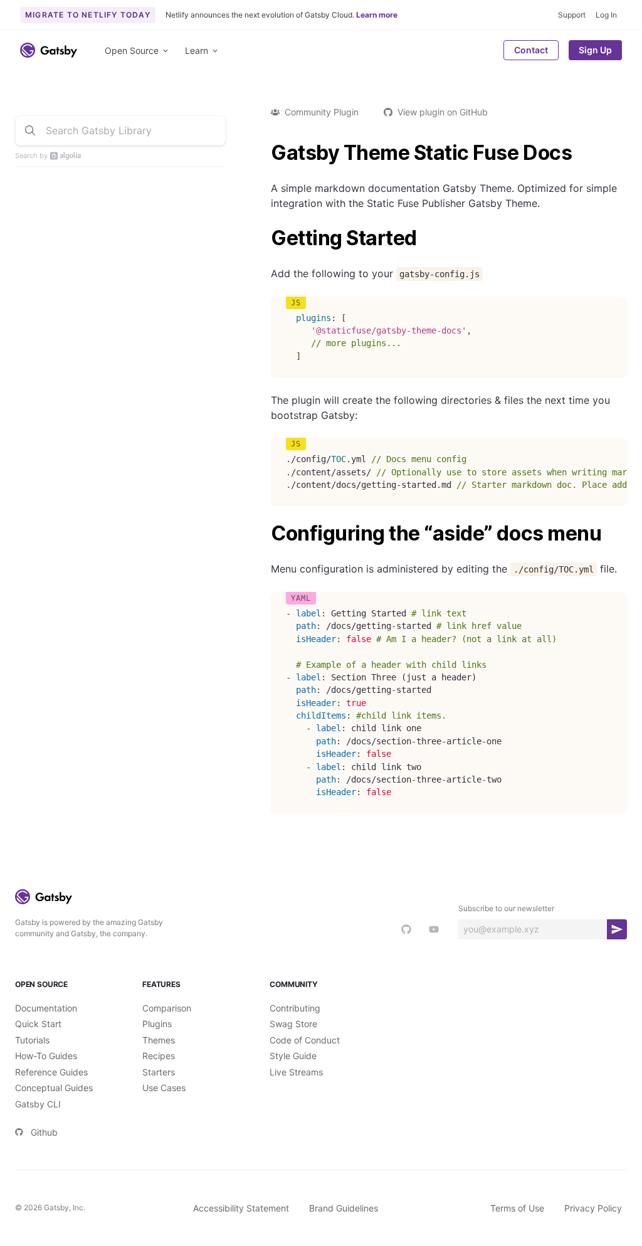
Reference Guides (51, 1072)
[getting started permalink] (264, 238)
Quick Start (38, 1023)
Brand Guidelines (343, 1208)
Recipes (158, 1055)
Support (572, 14)
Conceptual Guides (54, 1087)
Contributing (295, 1008)
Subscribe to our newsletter (506, 908)
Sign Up (595, 50)
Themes (158, 1040)
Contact (531, 50)
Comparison (166, 1008)
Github (44, 1132)
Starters (158, 1072)
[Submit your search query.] (30, 130)
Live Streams (296, 1072)
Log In (606, 14)
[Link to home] (48, 50)
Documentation (46, 1008)
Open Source (132, 50)
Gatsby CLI (38, 1104)
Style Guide (293, 1055)
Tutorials (32, 1040)
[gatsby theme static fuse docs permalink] (264, 153)
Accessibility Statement (241, 1208)
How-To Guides (46, 1055)
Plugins (157, 1023)
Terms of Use (517, 1208)
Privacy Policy (593, 1208)
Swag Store (293, 1023)
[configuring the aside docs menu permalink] (264, 533)
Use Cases (164, 1087)
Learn (196, 50)
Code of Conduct (305, 1040)
